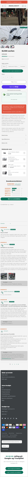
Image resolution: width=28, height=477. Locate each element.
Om (3, 387)
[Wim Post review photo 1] (4, 276)
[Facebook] (2, 418)
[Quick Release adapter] (4, 153)
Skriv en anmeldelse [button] (14, 199)
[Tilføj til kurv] (24, 153)
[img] (4, 227)
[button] (8, 188)
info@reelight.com (6, 358)
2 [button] (12, 364)
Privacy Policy (4, 433)
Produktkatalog (6, 394)
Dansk (4, 446)
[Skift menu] (2, 5)
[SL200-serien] (4, 159)
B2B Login (4, 379)
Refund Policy (11, 433)
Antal (3, 74)
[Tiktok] (10, 418)
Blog (3, 400)
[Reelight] (14, 6)
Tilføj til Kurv (14, 82)
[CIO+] (4, 173)
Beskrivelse (5, 135)
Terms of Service (5, 435)
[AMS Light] (4, 166)
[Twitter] (13, 418)
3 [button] (14, 364)
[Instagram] (8, 418)
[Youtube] (5, 418)
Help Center (5, 375)
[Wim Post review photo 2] (11, 276)
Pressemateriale (6, 392)
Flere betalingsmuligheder (14, 90)
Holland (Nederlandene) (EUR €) (11, 441)
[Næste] (25, 2)
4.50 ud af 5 (18, 184)
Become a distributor (7, 398)
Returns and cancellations (8, 377)
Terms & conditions (13, 435)
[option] (14, 35)
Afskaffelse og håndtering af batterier (9, 436)
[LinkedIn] (16, 418)
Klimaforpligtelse (6, 389)
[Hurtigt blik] (24, 159)
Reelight (6, 449)
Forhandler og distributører (9, 396)
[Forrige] (2, 2)
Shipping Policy (19, 433)
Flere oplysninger (14, 99)
